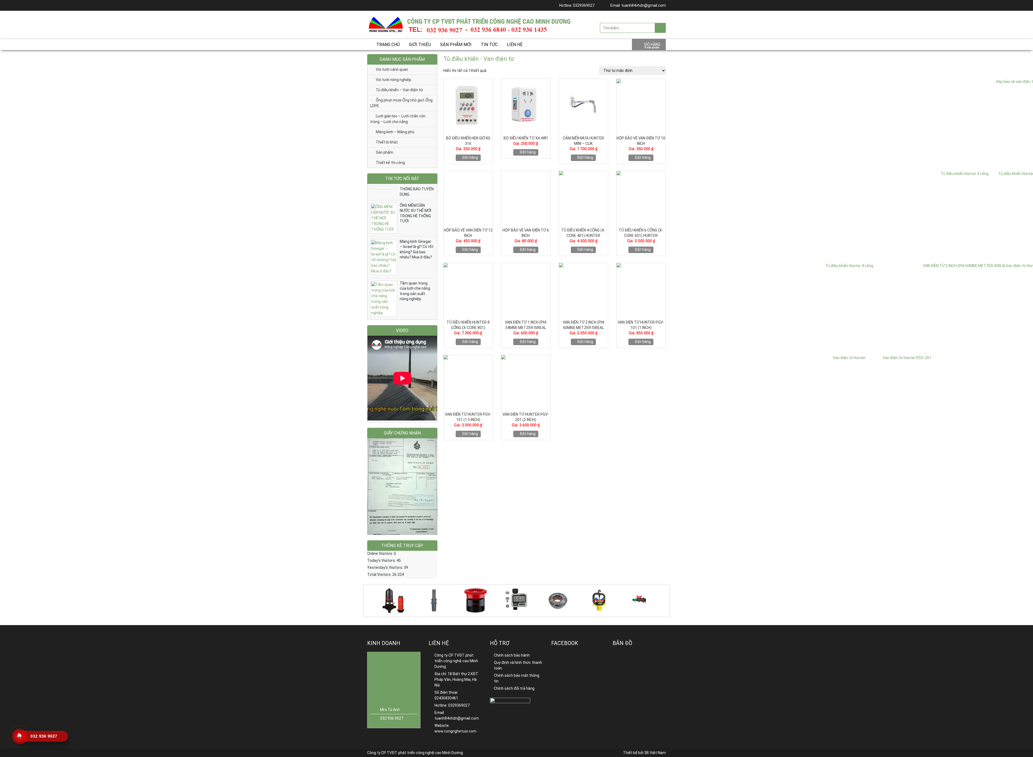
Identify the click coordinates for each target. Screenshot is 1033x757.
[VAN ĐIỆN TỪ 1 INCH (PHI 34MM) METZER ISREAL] (525, 290)
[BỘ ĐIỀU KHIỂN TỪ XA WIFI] (525, 106)
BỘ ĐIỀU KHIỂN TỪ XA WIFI (526, 138)
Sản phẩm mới (456, 44)
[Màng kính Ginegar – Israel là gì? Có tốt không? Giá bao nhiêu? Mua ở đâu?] (383, 257)
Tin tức (489, 44)
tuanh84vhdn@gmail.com (643, 5)
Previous (364, 597)
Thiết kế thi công (390, 162)
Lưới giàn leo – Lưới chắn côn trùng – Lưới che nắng (398, 119)
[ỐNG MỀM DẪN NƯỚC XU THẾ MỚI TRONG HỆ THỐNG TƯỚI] (383, 218)
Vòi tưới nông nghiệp (393, 80)
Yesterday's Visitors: (385, 567)
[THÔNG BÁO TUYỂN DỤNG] (383, 188)
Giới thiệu (420, 44)
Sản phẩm (384, 152)
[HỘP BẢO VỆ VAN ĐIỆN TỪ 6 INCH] (525, 198)
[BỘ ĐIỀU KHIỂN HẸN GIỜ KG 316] (468, 106)
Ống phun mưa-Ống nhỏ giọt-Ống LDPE (401, 103)
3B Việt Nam (655, 753)
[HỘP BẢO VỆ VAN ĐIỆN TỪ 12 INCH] (468, 198)
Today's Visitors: (382, 560)
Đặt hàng (469, 157)
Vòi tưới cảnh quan (392, 69)
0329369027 (584, 5)
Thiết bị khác (387, 142)
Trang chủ (388, 44)
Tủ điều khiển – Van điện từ (399, 90)
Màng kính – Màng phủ (395, 132)
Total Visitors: (379, 574)
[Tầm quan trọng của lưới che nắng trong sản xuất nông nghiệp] (383, 299)
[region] (402, 486)
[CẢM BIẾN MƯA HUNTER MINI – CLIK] (583, 106)
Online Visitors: (380, 553)
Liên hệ (515, 44)
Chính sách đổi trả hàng (514, 688)
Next (667, 597)
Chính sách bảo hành (512, 655)
